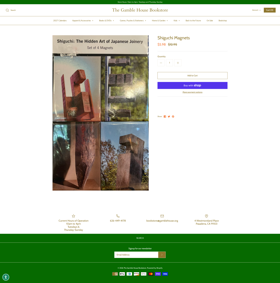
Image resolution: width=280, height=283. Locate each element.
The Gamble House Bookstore (135, 268)
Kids (177, 20)
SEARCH (140, 238)
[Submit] (162, 255)
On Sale (210, 20)
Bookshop (223, 20)
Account (255, 10)
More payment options (192, 92)
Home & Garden (160, 20)
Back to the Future (193, 20)
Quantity (162, 56)
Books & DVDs (106, 20)
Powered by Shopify (154, 268)
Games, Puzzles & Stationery (133, 20)
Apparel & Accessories (82, 20)
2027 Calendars (60, 20)
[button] (5, 277)
